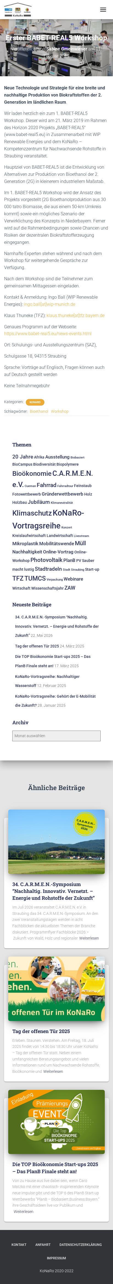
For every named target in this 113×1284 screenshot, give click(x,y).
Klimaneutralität (62, 503)
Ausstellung (57, 457)
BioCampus (22, 464)
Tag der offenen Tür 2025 (37, 646)
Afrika (39, 457)
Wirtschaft (21, 588)
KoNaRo (35, 402)
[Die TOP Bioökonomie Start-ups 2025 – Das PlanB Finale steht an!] (56, 1121)
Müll (80, 543)
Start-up (92, 569)
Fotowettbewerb (26, 494)
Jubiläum (39, 502)
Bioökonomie (32, 473)
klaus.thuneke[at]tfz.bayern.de (75, 315)
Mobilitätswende (56, 543)
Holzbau (19, 502)
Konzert (66, 527)
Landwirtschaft (60, 535)
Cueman (30, 486)
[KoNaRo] (20, 9)
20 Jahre (22, 457)
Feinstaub (83, 485)
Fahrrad (46, 485)
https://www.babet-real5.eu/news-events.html (48, 333)
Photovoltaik (46, 560)
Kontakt (19, 1245)
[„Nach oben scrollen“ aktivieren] (102, 1273)
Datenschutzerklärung (81, 1245)
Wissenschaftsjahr (47, 588)
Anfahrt (42, 1245)
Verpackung (55, 579)
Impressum (56, 1258)
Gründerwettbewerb (62, 494)
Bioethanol (39, 411)
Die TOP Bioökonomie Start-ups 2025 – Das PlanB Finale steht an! (55, 1167)
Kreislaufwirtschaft (29, 535)
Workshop (60, 411)
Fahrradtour (65, 486)
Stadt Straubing (73, 570)
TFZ (18, 578)
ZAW (69, 588)
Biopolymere (67, 464)
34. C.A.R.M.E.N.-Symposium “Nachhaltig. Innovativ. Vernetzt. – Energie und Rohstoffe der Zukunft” (57, 626)
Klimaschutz (32, 513)
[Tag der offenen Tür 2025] (56, 988)
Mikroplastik (25, 543)
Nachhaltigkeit (27, 552)
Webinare (73, 579)
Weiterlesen (89, 938)
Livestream (81, 536)
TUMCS (35, 578)
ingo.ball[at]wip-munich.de (49, 304)
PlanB (69, 560)
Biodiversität (44, 464)
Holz (88, 494)
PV (78, 560)
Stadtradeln (48, 569)
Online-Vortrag (58, 552)
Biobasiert (77, 457)
